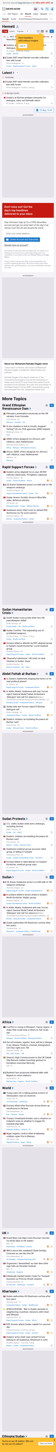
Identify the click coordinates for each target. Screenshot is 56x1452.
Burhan (15, 54)
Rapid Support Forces (21, 66)
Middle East (36, 931)
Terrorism (39, 858)
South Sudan (11, 626)
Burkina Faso (11, 1081)
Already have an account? (16, 245)
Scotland (30, 1285)
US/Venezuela (12, 1102)
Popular (20, 31)
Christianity (10, 1272)
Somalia (17, 422)
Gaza (35, 14)
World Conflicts (19, 481)
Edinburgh (21, 1285)
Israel (34, 66)
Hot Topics (13, 14)
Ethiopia (9, 422)
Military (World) (33, 506)
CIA (22, 1053)
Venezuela (23, 1102)
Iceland (24, 1129)
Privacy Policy (35, 255)
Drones (35, 1333)
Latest (12, 31)
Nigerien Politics (12, 1142)
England (20, 1272)
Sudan (13, 19)
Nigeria (21, 1081)
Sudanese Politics (20, 519)
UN (23, 422)
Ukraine (43, 14)
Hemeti (5, 19)
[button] (27, 31)
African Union (18, 728)
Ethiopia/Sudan (12, 506)
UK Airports (10, 1285)
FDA (8, 435)
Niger (23, 1142)
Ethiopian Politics (35, 1038)
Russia (21, 1114)
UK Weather (11, 1259)
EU (30, 1129)
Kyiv (8, 1114)
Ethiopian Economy (28, 448)
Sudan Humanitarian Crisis (16, 493)
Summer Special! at (26, 3)
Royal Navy (10, 1247)
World (28, 14)
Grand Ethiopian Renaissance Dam (33, 19)
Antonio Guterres (13, 667)
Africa (8, 448)
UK (21, 14)
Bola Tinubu (15, 1053)
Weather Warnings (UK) (26, 1259)
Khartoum (10, 931)
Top (5, 31)
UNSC (19, 832)
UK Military (21, 1247)
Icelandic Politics (13, 1129)
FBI (7, 1053)
